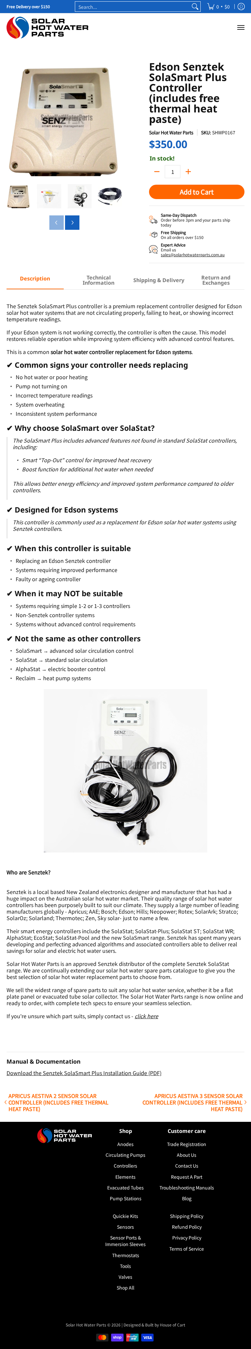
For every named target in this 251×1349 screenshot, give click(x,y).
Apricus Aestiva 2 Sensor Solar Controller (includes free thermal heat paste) (58, 1102)
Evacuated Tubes (125, 1187)
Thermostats (125, 1255)
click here (146, 1016)
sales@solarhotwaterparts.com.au (193, 254)
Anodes (125, 1144)
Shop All (125, 1287)
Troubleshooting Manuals (186, 1187)
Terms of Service (186, 1248)
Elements (125, 1176)
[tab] (35, 280)
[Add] (188, 171)
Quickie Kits (125, 1216)
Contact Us (186, 1165)
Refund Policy (187, 1226)
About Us (186, 1155)
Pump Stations (126, 1198)
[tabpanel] (125, 686)
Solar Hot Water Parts (171, 132)
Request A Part (186, 1176)
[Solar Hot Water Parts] (47, 27)
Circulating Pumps (125, 1155)
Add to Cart (197, 191)
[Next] (117, 119)
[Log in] (241, 6)
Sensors (125, 1226)
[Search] (195, 6)
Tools (125, 1266)
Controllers (125, 1165)
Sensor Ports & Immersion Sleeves (125, 1240)
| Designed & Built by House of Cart (153, 1324)
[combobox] (132, 6)
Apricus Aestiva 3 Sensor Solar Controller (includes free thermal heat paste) (192, 1102)
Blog (187, 1198)
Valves (125, 1276)
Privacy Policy (186, 1237)
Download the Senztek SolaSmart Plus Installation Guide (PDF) (84, 1073)
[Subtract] (157, 171)
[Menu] (240, 27)
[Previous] (11, 119)
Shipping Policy (186, 1216)
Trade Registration (186, 1144)
